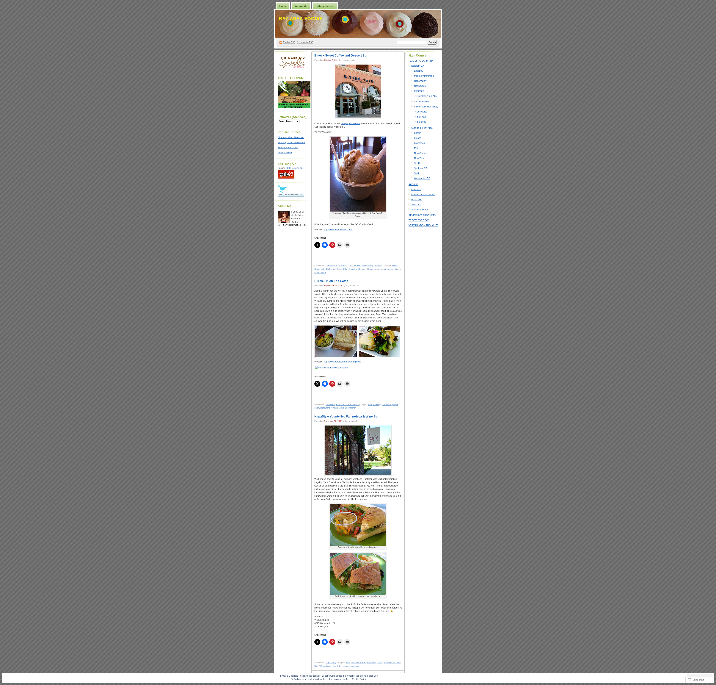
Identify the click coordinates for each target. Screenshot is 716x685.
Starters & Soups (419, 209)
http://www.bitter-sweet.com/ (338, 229)
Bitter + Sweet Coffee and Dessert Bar (341, 55)
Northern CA (331, 266)
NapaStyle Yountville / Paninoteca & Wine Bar (346, 416)
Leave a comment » (347, 408)
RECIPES (413, 184)
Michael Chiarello (358, 662)
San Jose (421, 116)
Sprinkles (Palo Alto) (427, 96)
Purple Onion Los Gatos (331, 281)
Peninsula (419, 91)
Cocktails (416, 189)
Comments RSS (305, 42)
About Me (301, 5)
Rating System (325, 5)
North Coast (420, 86)
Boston (417, 133)
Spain (417, 173)
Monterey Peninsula (424, 76)
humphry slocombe (350, 123)
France (417, 138)
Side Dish (416, 204)
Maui (416, 148)
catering (377, 404)
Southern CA (420, 168)
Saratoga (421, 122)
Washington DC (422, 178)
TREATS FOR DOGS (419, 220)
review (390, 269)
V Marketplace (325, 666)
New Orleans (420, 153)
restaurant (325, 408)
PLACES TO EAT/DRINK (349, 266)
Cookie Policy (359, 679)
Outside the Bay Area (422, 128)
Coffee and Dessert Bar (336, 269)
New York (419, 158)
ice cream (381, 269)
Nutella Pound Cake (288, 147)
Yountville (337, 666)
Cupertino (352, 269)
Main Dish (416, 199)
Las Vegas (419, 143)
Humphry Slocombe (367, 269)
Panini (379, 662)
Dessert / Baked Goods (423, 194)
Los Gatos (330, 404)
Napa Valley (331, 662)
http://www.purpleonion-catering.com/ (342, 361)
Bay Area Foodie (301, 18)
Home (283, 5)
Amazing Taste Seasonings (291, 142)
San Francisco (421, 101)
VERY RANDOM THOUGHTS (423, 225)
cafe (323, 269)
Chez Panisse (285, 152)
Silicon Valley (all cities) (372, 266)
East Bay (418, 71)
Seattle (417, 163)
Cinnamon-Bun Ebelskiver (291, 137)
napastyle (371, 662)
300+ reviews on (294, 168)
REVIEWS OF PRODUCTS (422, 215)
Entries (289, 42)
